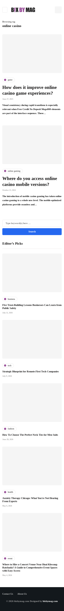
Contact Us (7, 594)
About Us (22, 594)
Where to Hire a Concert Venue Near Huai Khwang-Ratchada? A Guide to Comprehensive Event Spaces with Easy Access (30, 567)
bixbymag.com (50, 601)
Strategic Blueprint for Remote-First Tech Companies (30, 371)
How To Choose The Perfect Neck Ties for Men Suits (30, 434)
